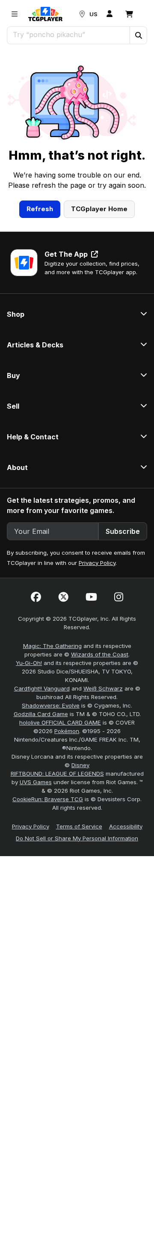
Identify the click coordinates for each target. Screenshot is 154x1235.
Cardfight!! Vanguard (42, 688)
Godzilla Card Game (41, 714)
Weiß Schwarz (103, 688)
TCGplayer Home (99, 209)
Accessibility (125, 826)
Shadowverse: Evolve (51, 705)
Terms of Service (79, 826)
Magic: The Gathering (52, 645)
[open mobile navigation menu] (14, 14)
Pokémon (66, 731)
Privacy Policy (97, 562)
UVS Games (36, 782)
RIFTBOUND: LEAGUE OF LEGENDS (57, 773)
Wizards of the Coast (99, 654)
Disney (80, 765)
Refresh (40, 209)
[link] (45, 14)
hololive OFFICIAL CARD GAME (60, 722)
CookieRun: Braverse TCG (47, 799)
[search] (68, 34)
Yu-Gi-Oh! (29, 662)
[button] (138, 35)
